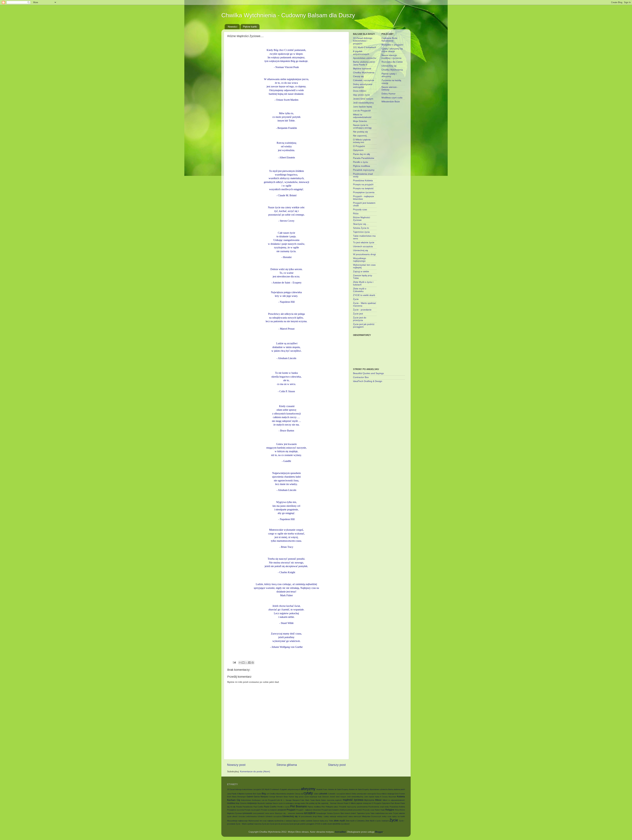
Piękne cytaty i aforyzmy (389, 75)
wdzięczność (342, 816)
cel (267, 794)
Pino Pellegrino (327, 807)
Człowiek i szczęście (363, 80)
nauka (302, 803)
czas (316, 794)
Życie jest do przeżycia (359, 319)
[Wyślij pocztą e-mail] (240, 662)
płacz (336, 807)
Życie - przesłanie (362, 310)
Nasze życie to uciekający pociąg (362, 126)
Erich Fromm (400, 794)
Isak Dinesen (323, 797)
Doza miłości (359, 91)
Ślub (342, 813)
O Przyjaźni (359, 146)
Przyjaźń (291, 810)
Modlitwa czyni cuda (392, 97)
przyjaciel (282, 810)
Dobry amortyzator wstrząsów (362, 85)
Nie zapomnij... (361, 135)
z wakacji (288, 821)
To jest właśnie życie (363, 242)
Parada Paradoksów (363, 158)
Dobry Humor (388, 93)
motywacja (252, 803)
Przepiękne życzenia (363, 192)
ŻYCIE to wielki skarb (364, 295)
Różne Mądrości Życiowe (361, 218)
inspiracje (313, 797)
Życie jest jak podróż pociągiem (301, 824)
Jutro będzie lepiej (362, 106)
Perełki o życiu (360, 162)
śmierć (353, 813)
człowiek (323, 793)
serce (272, 813)
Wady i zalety (323, 816)
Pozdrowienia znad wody (378, 807)
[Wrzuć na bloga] (243, 662)
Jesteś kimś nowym (363, 99)
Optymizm (358, 150)
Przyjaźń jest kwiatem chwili (332, 810)
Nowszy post (236, 764)
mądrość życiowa (353, 799)
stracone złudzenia (295, 813)
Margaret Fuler (298, 800)
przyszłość (357, 810)
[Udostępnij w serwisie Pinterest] (252, 662)
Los (278, 800)
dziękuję (390, 794)
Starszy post (337, 764)
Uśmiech (261, 816)
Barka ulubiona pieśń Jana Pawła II (364, 63)
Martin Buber (321, 800)
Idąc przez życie (361, 95)
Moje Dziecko (360, 121)
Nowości (232, 26)
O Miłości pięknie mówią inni (362, 141)
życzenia (336, 824)
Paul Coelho (258, 807)
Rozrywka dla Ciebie (392, 62)
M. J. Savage (286, 800)
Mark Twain (310, 800)
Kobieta (401, 796)
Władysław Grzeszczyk (371, 816)
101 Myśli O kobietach (364, 47)
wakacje (333, 816)
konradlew (340, 832)
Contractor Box (361, 377)
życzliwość (345, 824)
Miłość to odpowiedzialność (362, 115)
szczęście (310, 812)
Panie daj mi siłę (361, 154)
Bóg (264, 793)
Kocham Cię (233, 800)
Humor (291, 797)
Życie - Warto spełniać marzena (248, 824)
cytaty (308, 793)
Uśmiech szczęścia (363, 246)
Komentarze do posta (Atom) (255, 771)
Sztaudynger (321, 813)
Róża (355, 213)
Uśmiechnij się (360, 250)
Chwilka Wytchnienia (363, 72)
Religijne (389, 810)
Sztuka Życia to (361, 228)
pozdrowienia (362, 807)
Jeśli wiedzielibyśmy (363, 103)
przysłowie (348, 810)
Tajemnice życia (361, 232)
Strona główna (286, 764)
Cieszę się (358, 76)
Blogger (379, 832)
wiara (350, 816)
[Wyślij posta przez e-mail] (234, 662)
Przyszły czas (360, 209)
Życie (356, 299)
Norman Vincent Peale (339, 803)
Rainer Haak (380, 810)
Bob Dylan (257, 794)
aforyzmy (308, 789)
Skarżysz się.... (361, 224)
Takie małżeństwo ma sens (381, 813)
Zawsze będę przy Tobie (323, 821)
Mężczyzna (369, 800)
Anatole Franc (322, 789)
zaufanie (309, 821)
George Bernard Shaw (278, 797)
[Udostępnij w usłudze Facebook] (249, 662)
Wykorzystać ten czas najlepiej (261, 821)
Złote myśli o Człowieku (359, 290)
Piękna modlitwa (361, 166)
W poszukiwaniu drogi (364, 254)
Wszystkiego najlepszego (359, 259)
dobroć (348, 794)
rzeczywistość (258, 813)
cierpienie (290, 794)
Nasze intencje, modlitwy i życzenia (391, 56)
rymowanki (247, 813)
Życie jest (358, 313)
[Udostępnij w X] (246, 662)
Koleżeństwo (246, 800)
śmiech (347, 813)
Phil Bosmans (298, 806)
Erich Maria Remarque (236, 797)
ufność (235, 816)
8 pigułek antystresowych (361, 52)
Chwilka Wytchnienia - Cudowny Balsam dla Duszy (288, 15)
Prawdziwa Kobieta (363, 180)
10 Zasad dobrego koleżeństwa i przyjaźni (362, 41)
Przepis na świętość (363, 188)
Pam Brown (395, 803)
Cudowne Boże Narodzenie (389, 39)
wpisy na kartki (398, 816)
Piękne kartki (250, 26)
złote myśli (339, 820)
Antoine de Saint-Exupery (338, 789)
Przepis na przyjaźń (363, 184)
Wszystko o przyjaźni (392, 45)
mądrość (338, 800)
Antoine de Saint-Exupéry (359, 789)
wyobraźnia (278, 821)
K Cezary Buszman (388, 797)
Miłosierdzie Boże (391, 101)
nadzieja (268, 803)
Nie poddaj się (360, 132)
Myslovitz (261, 803)
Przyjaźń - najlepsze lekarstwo (308, 810)
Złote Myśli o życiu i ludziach (377, 821)
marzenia (330, 800)
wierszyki (357, 816)
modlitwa (231, 803)
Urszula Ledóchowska (247, 816)
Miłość (378, 800)
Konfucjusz (256, 800)
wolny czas (386, 816)
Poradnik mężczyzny (363, 170)
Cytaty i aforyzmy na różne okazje (392, 50)
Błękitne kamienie (362, 68)
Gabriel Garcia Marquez (258, 797)
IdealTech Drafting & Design (367, 381)
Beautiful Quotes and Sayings (368, 373)
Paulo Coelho (270, 807)
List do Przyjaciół (361, 110)
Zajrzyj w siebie (361, 271)
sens (267, 813)
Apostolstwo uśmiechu (364, 58)
